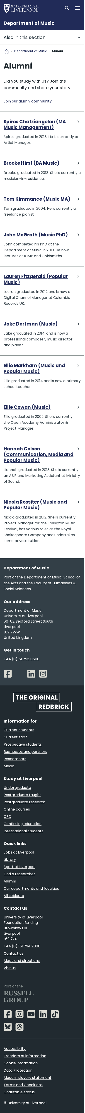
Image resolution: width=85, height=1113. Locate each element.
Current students (19, 729)
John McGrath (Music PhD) (36, 235)
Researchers (15, 758)
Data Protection (18, 1070)
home (7, 51)
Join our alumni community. (28, 101)
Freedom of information (25, 1055)
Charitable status (19, 1092)
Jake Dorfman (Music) (31, 324)
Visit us (10, 967)
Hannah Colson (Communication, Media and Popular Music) (38, 454)
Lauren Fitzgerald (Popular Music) (36, 279)
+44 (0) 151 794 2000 (22, 946)
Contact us (13, 953)
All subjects (14, 895)
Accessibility (15, 1048)
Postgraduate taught (22, 794)
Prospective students (23, 744)
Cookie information (21, 1063)
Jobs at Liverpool (19, 852)
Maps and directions (22, 960)
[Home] (32, 8)
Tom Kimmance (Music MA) (37, 199)
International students (23, 831)
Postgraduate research (24, 802)
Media (9, 766)
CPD (7, 816)
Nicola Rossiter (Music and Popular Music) (35, 505)
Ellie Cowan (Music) (27, 407)
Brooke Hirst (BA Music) (31, 163)
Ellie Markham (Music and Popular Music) (34, 368)
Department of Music (29, 23)
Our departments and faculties (31, 888)
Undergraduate (17, 787)
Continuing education (22, 823)
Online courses (17, 809)
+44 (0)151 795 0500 (21, 659)
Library (10, 859)
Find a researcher (19, 874)
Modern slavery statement (27, 1077)
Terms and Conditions (23, 1084)
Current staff (15, 737)
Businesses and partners (25, 751)
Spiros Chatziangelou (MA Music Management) (35, 125)
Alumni (10, 881)
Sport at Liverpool (19, 866)
